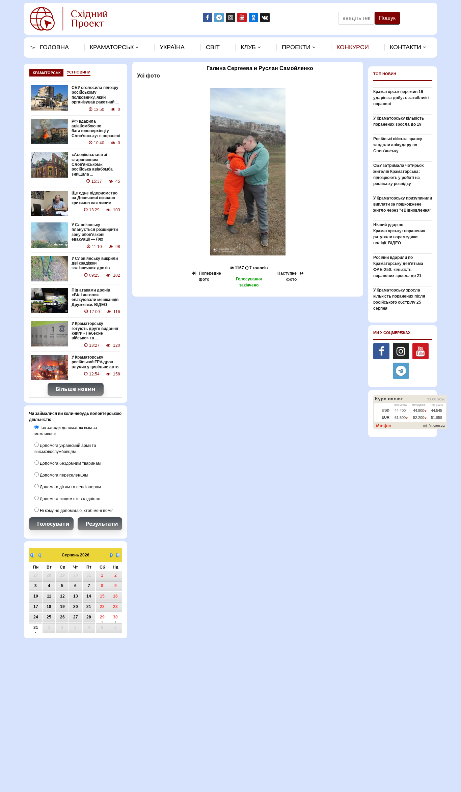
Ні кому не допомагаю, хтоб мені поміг (76, 510)
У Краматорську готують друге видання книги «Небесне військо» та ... (95, 330)
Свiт (213, 47)
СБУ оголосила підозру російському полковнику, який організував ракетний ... (95, 94)
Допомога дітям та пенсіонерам (70, 487)
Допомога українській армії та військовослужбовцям (65, 448)
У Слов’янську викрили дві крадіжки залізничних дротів (95, 263)
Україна (172, 47)
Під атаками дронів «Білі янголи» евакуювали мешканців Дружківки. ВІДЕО (95, 297)
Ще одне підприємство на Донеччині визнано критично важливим (94, 198)
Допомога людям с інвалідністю (69, 498)
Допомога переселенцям (63, 475)
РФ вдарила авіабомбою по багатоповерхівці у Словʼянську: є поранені (96, 128)
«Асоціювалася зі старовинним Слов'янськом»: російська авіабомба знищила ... (92, 164)
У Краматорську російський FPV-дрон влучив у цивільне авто (95, 362)
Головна (54, 47)
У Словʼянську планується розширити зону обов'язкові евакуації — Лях (95, 232)
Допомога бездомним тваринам (70, 463)
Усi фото (148, 76)
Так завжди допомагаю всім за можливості (65, 430)
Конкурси (352, 47)
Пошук (387, 18)
